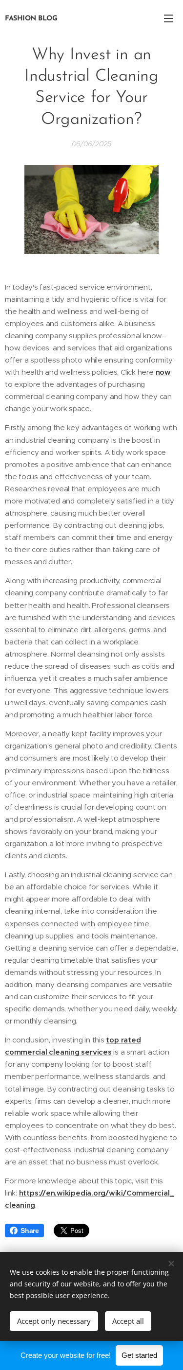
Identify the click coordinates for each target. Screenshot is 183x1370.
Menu (168, 18)
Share (29, 1230)
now (163, 372)
